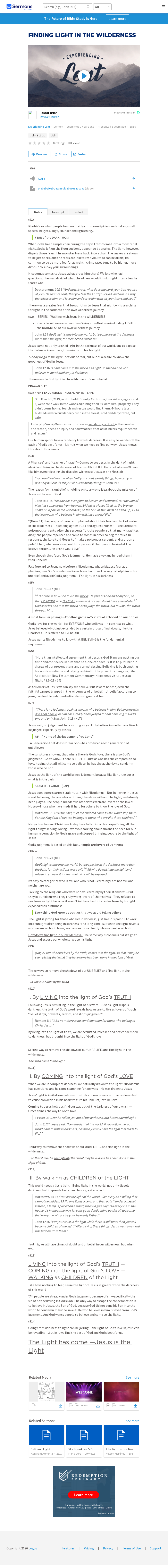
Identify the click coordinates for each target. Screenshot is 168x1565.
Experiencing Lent (39, 126)
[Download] (60, 1405)
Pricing (89, 1548)
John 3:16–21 (37, 135)
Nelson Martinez (115, 1453)
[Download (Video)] (134, 188)
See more (132, 1377)
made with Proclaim (124, 112)
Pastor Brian (49, 113)
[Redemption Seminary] (84, 1491)
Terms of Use (131, 1548)
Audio (41, 178)
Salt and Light (41, 1449)
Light (53, 135)
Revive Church (49, 117)
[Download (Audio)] (134, 179)
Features (68, 1548)
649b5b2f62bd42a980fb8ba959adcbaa (66, 188)
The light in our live (119, 1449)
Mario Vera (74, 1453)
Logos (32, 1548)
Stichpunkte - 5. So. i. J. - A (86, 1449)
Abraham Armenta (42, 1453)
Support (155, 1548)
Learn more (117, 18)
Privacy (108, 1548)
